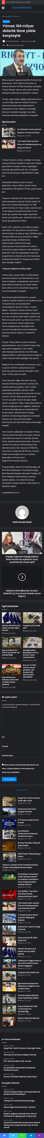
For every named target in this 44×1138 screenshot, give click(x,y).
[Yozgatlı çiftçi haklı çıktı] (32, 617)
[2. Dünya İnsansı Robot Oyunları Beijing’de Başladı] (9, 918)
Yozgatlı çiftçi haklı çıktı (31, 626)
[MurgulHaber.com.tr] (22, 7)
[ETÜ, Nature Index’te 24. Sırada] (9, 823)
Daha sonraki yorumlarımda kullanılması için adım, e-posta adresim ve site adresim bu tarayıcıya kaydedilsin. (20, 768)
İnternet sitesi (7, 755)
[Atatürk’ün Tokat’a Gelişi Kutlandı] (9, 930)
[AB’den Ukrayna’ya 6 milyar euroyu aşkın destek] (11, 617)
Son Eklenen (22, 790)
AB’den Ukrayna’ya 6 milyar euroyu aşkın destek (11, 627)
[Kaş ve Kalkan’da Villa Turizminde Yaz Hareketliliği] (11, 642)
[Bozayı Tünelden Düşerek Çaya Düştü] (9, 846)
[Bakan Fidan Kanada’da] (9, 1021)
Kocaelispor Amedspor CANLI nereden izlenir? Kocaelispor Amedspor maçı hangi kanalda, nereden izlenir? (28, 879)
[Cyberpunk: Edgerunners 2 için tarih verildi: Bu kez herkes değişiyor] (9, 964)
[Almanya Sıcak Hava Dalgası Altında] (9, 812)
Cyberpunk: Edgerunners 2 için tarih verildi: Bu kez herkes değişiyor (29, 963)
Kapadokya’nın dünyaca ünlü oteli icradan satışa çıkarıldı (10, 681)
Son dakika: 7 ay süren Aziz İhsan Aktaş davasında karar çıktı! (28, 894)
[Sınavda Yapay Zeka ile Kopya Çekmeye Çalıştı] (9, 998)
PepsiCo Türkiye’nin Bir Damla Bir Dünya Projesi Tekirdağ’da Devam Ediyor (20, 866)
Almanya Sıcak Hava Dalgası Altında (27, 810)
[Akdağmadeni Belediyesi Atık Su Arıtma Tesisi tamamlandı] (32, 642)
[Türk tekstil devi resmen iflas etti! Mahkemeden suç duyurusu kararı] (8, 144)
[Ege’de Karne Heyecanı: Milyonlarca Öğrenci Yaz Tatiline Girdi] (9, 986)
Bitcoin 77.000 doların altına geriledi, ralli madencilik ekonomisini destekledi (29, 671)
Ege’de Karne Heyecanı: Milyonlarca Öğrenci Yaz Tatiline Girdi (28, 986)
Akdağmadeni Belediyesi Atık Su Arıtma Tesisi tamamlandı (30, 654)
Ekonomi (16, 16)
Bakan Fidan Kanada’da (28, 1018)
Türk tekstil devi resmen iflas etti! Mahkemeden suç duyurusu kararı (29, 144)
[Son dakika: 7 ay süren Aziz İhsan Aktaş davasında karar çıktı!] (9, 894)
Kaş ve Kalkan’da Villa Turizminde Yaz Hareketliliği (11, 652)
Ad (3, 737)
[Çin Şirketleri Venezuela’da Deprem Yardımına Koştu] (8, 132)
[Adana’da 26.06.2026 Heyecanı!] (9, 941)
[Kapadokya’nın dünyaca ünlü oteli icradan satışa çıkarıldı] (11, 669)
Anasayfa (7, 16)
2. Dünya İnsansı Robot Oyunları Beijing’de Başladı (28, 917)
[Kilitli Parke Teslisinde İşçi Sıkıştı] (9, 857)
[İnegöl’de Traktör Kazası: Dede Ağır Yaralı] (9, 801)
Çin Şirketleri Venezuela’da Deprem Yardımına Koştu (28, 833)
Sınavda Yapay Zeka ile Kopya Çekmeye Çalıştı (28, 996)
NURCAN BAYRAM (12, 41)
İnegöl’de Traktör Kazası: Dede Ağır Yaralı (29, 799)
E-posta (5, 746)
